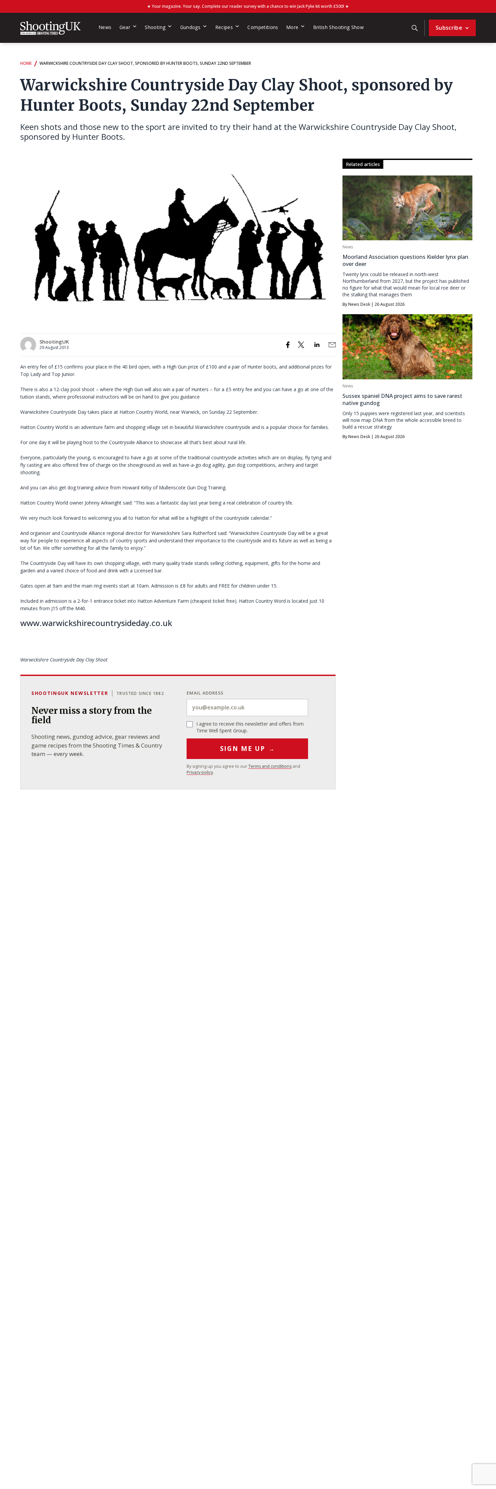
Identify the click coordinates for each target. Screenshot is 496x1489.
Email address (205, 693)
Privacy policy (200, 772)
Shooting (155, 27)
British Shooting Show (338, 27)
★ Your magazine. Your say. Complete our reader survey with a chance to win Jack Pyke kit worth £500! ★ (248, 6)
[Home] (50, 28)
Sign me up (247, 748)
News (105, 27)
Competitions (262, 27)
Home (26, 63)
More (292, 27)
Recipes (224, 27)
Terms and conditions (270, 766)
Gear (124, 27)
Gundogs (190, 27)
